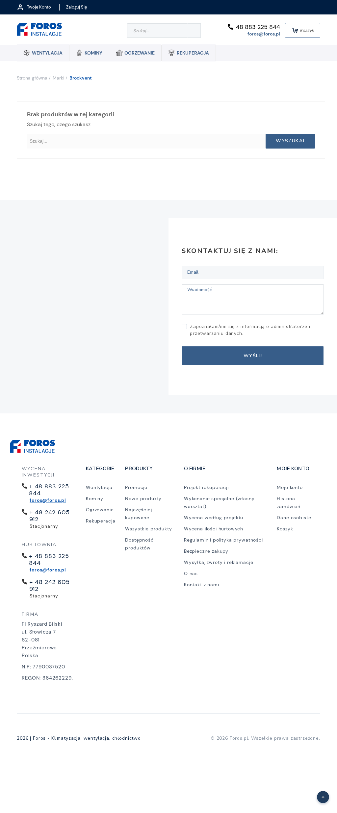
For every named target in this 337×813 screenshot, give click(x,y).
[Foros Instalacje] (39, 30)
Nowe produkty (143, 498)
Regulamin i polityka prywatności (223, 540)
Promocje (136, 487)
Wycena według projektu (213, 518)
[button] (319, 793)
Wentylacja (99, 487)
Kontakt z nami (201, 585)
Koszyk (285, 529)
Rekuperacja (100, 521)
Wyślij (253, 356)
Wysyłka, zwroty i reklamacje (218, 562)
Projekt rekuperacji (206, 487)
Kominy (94, 498)
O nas (191, 573)
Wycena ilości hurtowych (213, 529)
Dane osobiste (294, 518)
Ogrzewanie (100, 510)
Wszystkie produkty (148, 529)
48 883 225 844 (258, 27)
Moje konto (289, 487)
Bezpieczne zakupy (206, 551)
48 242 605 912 (49, 516)
